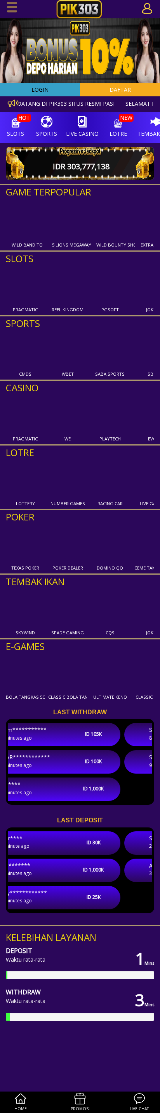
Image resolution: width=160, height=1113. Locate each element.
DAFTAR (120, 89)
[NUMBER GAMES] (67, 479)
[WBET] (67, 349)
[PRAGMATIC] (25, 285)
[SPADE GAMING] (67, 608)
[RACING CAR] (109, 479)
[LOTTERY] (25, 479)
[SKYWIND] (25, 608)
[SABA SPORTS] (109, 349)
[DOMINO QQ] (109, 543)
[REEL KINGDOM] (67, 285)
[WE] (67, 414)
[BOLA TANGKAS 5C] (25, 672)
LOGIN (40, 89)
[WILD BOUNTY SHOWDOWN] (115, 220)
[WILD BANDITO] (27, 220)
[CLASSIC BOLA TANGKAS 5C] (67, 672)
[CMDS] (25, 349)
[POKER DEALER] (67, 543)
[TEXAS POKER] (25, 543)
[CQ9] (109, 608)
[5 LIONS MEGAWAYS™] (71, 220)
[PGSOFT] (109, 285)
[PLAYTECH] (109, 414)
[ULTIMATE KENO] (109, 672)
